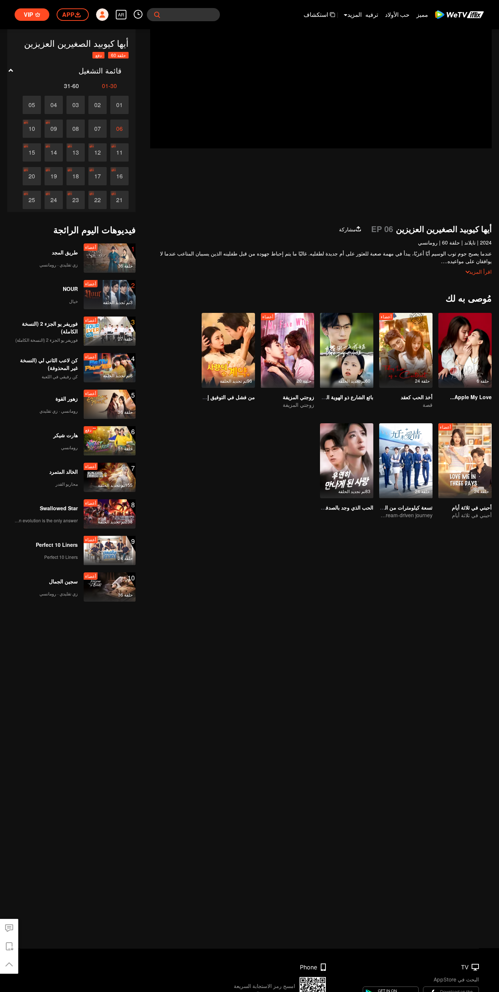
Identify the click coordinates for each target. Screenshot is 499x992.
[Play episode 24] (54, 200)
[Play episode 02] (97, 105)
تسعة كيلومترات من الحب (405, 507)
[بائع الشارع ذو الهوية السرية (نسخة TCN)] (346, 350)
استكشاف (316, 14)
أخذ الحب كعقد (417, 397)
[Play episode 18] (75, 176)
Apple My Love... (471, 397)
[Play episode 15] (32, 152)
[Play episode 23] (75, 200)
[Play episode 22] (97, 200)
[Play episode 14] (54, 152)
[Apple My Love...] (465, 350)
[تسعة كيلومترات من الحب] (406, 460)
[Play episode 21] (119, 200)
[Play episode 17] (97, 176)
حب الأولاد (397, 14)
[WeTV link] (459, 14)
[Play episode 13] (75, 152)
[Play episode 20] (32, 176)
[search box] (157, 14)
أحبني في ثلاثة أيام (472, 507)
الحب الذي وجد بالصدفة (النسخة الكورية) (329, 507)
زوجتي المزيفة (298, 397)
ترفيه (371, 14)
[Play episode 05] (32, 105)
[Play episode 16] (119, 176)
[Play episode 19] (54, 176)
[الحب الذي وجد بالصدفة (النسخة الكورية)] (346, 460)
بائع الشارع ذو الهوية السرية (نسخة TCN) (329, 397)
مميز (422, 14)
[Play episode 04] (54, 105)
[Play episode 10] (32, 129)
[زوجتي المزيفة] (287, 350)
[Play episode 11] (119, 152)
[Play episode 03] (75, 105)
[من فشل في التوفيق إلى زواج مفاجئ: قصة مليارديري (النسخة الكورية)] (228, 350)
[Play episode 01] (119, 105)
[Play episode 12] (97, 152)
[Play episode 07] (97, 129)
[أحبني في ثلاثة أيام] (465, 460)
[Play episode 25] (32, 200)
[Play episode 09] (54, 129)
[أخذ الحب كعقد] (406, 350)
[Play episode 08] (75, 129)
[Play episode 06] (119, 129)
